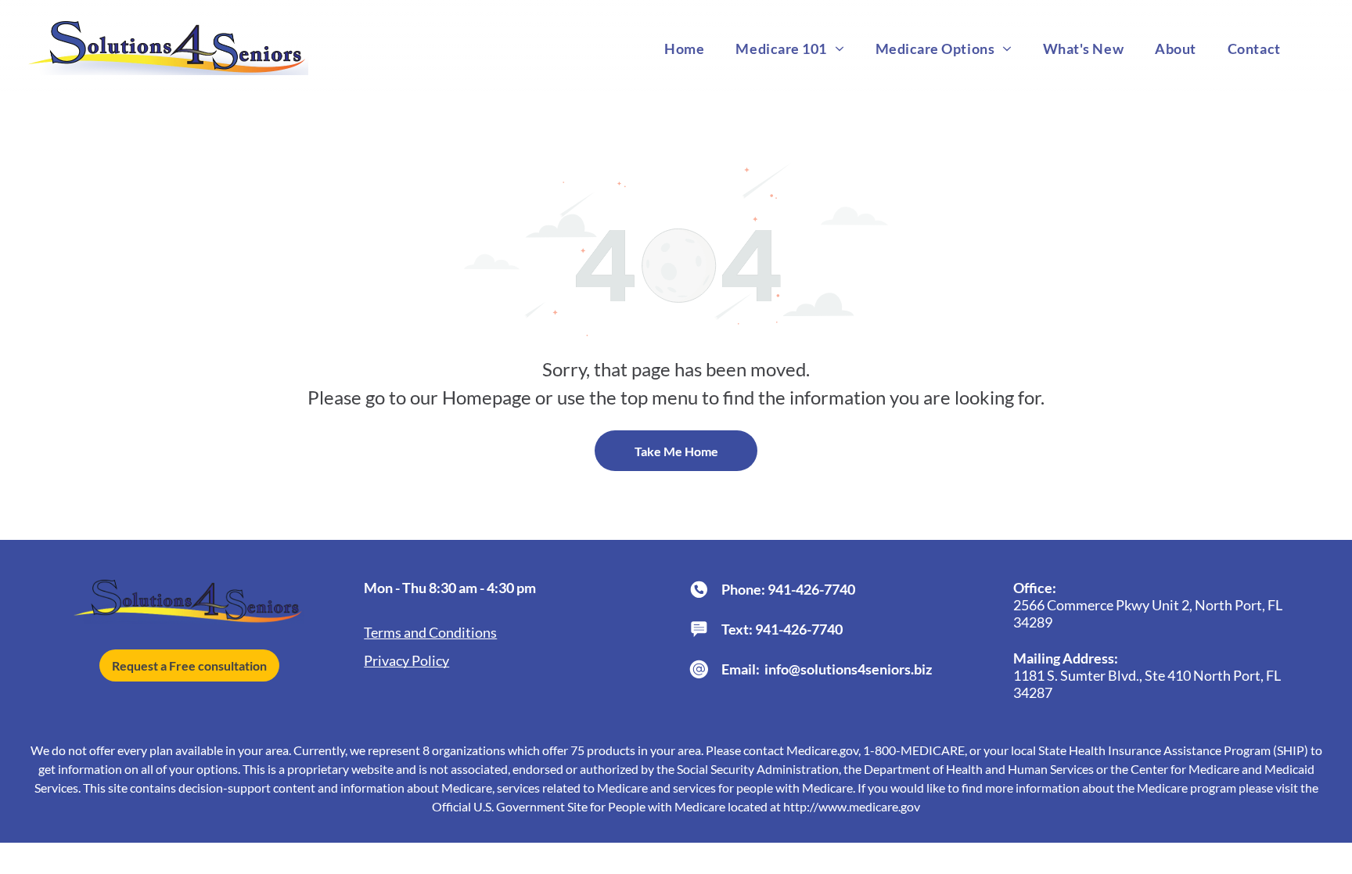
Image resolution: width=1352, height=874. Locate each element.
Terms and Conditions (430, 632)
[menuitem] (684, 48)
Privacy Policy (406, 660)
